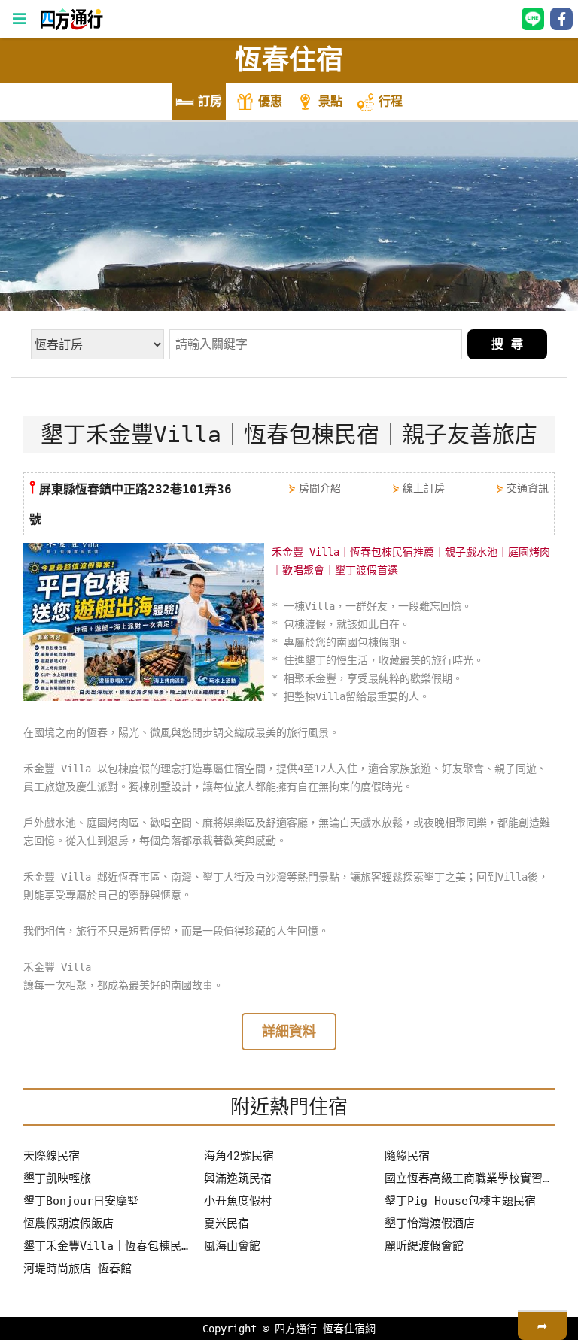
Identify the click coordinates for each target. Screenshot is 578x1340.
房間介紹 (320, 488)
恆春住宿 (289, 59)
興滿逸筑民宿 (238, 1178)
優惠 (270, 101)
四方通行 (296, 1329)
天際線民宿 (51, 1156)
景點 (330, 101)
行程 (391, 101)
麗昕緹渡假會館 (424, 1246)
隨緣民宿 (407, 1156)
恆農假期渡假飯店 (68, 1223)
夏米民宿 (226, 1223)
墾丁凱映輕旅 (57, 1178)
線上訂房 (424, 488)
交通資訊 (528, 488)
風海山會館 (232, 1246)
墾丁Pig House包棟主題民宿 (460, 1201)
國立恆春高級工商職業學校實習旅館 (470, 1178)
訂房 (210, 101)
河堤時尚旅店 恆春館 (77, 1268)
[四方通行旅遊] (71, 26)
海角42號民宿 (239, 1156)
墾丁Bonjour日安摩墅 (80, 1201)
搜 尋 (507, 344)
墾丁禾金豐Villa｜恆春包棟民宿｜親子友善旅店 (108, 1246)
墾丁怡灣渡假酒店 (430, 1223)
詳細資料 (289, 1031)
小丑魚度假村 (238, 1201)
